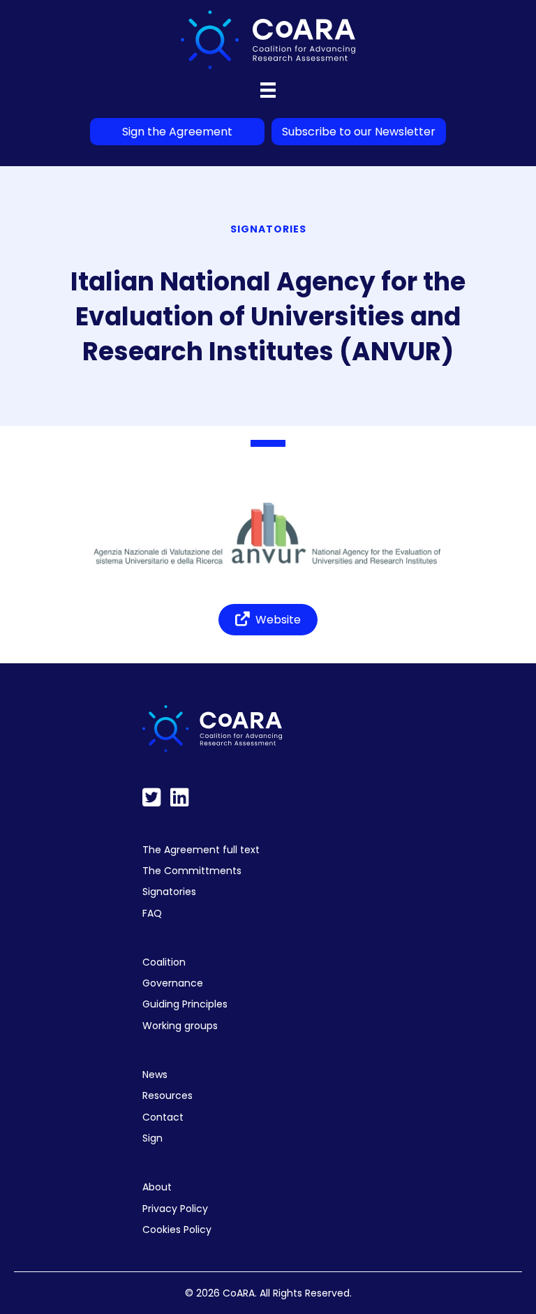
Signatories (169, 892)
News (155, 1075)
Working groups (180, 1026)
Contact (163, 1117)
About (157, 1187)
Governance (172, 983)
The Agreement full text (201, 850)
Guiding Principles (185, 1004)
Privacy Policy (175, 1209)
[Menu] (268, 90)
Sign (152, 1138)
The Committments (191, 871)
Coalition (164, 962)
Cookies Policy (176, 1230)
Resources (167, 1095)
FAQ (152, 913)
